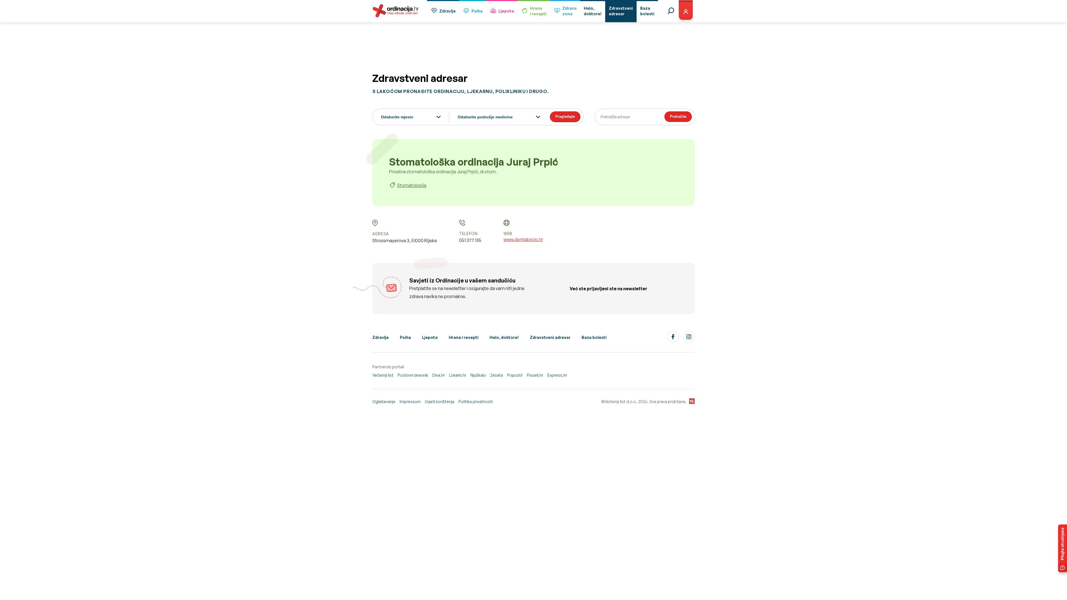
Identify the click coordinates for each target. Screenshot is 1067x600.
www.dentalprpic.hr (523, 239)
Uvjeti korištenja (439, 401)
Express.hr (557, 375)
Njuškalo (478, 375)
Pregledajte (565, 116)
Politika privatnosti (475, 401)
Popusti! (515, 375)
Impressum (410, 401)
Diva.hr (438, 375)
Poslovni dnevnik (413, 375)
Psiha (477, 11)
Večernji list (382, 375)
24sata (496, 375)
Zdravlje (447, 11)
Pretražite (678, 116)
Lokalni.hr (457, 375)
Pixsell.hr (535, 375)
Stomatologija (411, 185)
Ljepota (506, 11)
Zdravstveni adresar (550, 337)
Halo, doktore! (504, 337)
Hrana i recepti (463, 337)
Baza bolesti (594, 337)
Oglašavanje (383, 401)
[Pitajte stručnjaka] (1062, 548)
